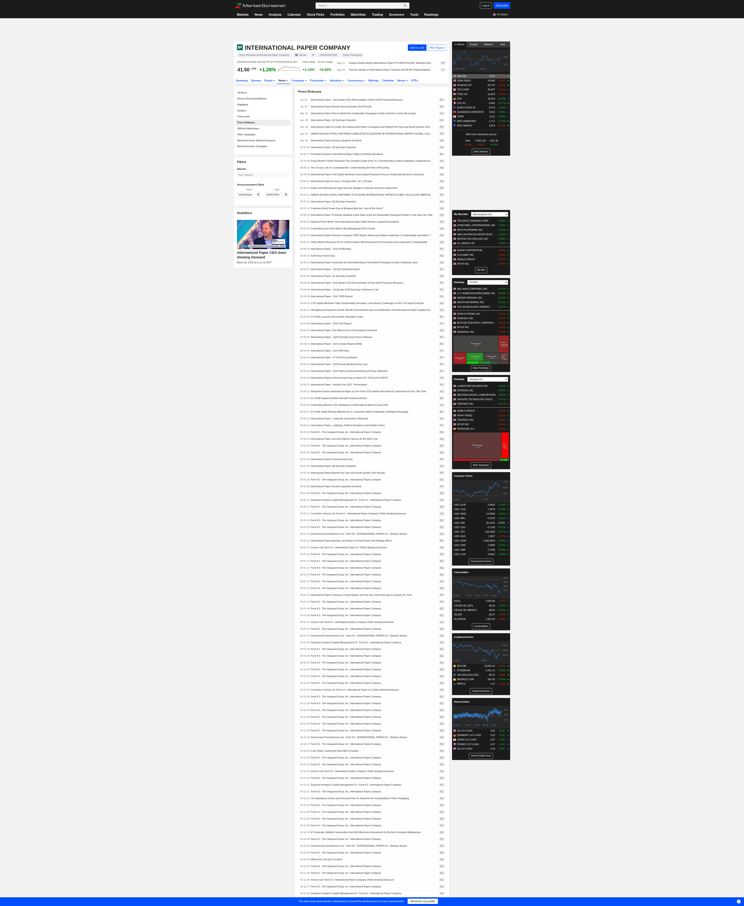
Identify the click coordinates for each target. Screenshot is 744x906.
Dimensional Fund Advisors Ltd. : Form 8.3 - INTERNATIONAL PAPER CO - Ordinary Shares (359, 534)
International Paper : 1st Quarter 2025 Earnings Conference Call (344, 289)
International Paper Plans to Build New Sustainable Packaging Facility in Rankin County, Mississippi (363, 113)
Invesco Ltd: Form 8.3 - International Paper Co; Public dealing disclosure (349, 547)
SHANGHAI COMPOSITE (470, 112)
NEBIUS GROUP (466, 259)
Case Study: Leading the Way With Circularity (334, 751)
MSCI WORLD (464, 125)
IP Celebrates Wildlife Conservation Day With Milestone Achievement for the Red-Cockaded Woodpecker (366, 832)
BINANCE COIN (465, 679)
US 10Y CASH (464, 730)
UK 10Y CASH (464, 748)
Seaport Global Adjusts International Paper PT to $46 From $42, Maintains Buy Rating (391, 63)
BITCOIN (461, 666)
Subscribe (502, 5)
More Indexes (481, 151)
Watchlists (358, 14)
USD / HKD (460, 545)
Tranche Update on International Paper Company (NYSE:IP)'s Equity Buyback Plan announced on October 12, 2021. (391, 69)
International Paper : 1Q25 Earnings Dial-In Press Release (341, 337)
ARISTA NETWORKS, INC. (471, 302)
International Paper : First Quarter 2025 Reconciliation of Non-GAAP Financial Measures (357, 283)
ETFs (414, 80)
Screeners (396, 14)
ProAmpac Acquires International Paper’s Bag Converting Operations (347, 154)
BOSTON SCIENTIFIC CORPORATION (476, 322)
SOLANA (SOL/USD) (468, 675)
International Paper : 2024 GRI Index (330, 350)
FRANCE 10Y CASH (468, 744)
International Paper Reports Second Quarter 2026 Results (341, 106)
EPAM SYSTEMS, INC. (469, 314)
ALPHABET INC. (465, 255)
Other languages (246, 134)
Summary (242, 80)
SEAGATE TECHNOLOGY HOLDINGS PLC (476, 399)
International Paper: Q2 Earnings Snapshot (333, 201)
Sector (401, 80)
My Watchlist (461, 214)
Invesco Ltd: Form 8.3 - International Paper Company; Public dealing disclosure (352, 622)
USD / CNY (460, 527)
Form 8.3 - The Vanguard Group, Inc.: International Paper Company (346, 432)
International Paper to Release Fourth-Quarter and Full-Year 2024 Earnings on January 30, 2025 (361, 595)
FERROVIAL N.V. (466, 429)
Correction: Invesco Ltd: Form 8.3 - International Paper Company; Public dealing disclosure (358, 513)
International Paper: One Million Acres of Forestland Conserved (344, 330)
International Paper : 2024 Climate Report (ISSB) (336, 344)
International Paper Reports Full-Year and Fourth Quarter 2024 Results (348, 473)
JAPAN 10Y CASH (466, 739)
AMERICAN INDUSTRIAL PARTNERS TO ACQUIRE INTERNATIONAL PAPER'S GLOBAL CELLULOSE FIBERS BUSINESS (372, 194)
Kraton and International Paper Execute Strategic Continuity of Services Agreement (354, 188)
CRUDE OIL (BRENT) (465, 610)
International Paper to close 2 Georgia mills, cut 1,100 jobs (341, 181)
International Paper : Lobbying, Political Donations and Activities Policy (348, 425)
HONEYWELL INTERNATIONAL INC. (476, 225)
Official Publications (248, 128)
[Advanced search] (405, 6)
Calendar (294, 14)
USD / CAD (460, 509)
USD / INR (459, 523)
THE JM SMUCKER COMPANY (473, 307)
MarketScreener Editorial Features (256, 140)
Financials (317, 80)
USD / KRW (460, 540)
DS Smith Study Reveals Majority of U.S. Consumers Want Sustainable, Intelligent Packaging (359, 411)
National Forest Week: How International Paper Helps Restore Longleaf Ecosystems (355, 221)
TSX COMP (463, 89)
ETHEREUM (463, 670)
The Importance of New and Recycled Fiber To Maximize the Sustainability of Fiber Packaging (360, 798)
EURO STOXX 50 (466, 107)
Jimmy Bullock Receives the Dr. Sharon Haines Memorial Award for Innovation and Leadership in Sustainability (369, 242)
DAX (459, 98)
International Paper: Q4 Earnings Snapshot (333, 120)
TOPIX (460, 116)
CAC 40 (461, 103)
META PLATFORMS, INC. (470, 230)
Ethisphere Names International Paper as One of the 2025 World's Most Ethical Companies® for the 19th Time (368, 391)
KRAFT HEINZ (464, 415)
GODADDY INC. (465, 318)
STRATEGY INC (465, 420)
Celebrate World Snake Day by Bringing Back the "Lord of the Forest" (347, 208)
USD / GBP (460, 549)
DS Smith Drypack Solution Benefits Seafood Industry (339, 398)
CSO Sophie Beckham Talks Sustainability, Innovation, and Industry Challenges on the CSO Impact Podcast (367, 303)
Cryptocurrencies (464, 637)
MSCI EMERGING (466, 121)
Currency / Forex (463, 476)
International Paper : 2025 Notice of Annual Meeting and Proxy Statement (349, 371)
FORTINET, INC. (465, 403)
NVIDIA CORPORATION (469, 250)
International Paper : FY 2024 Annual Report (334, 357)
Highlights (242, 104)
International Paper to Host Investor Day (332, 459)
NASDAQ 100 (464, 85)
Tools (414, 14)
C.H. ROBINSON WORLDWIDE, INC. (476, 293)
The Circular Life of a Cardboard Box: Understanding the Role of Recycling (350, 167)
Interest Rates (462, 701)
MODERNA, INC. (466, 332)
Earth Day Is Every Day (323, 255)
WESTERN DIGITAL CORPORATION (476, 395)
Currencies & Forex (481, 561)
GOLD (457, 601)
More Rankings (481, 368)
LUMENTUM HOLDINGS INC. (472, 386)
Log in (486, 5)
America (488, 44)
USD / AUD (460, 536)
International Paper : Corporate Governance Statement (339, 418)
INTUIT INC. (463, 264)
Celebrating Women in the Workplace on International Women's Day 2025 (349, 405)
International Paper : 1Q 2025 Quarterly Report (335, 269)
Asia (502, 44)
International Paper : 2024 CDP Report (331, 323)
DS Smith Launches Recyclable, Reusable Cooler (337, 316)
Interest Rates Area (481, 755)
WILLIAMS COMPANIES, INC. (472, 289)
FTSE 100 (462, 94)
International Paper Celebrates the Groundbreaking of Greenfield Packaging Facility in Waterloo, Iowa (364, 262)
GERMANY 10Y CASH (469, 735)
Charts (269, 80)
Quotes (256, 80)
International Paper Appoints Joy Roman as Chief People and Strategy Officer (351, 540)
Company (298, 80)
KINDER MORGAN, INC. (470, 297)
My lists (481, 270)
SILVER (458, 614)
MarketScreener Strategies (252, 146)
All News (242, 92)
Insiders (241, 110)
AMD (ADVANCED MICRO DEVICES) (476, 234)
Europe (474, 44)
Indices (460, 44)
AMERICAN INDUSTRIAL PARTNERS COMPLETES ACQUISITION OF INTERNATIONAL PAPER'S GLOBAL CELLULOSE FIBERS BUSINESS (372, 133)
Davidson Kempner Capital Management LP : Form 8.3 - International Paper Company (356, 500)
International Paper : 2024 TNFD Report (332, 296)
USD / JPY (459, 531)
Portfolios (337, 14)
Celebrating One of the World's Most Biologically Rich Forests (343, 228)
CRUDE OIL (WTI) (463, 605)
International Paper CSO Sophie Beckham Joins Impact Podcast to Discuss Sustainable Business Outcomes (367, 174)
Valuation (336, 80)
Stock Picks (315, 14)
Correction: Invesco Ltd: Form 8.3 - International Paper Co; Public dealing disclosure (355, 689)
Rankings (431, 14)
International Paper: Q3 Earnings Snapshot (333, 147)
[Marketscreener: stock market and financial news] (260, 6)
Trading (377, 14)
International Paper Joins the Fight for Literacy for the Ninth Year (344, 439)
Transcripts (243, 116)
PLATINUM (460, 619)
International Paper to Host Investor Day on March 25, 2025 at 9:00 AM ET (349, 378)
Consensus (355, 80)
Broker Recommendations (252, 98)
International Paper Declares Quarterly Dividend (336, 140)
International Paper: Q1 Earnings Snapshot (333, 276)
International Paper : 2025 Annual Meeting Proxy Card (339, 364)
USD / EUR (460, 505)
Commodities (461, 572)
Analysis (275, 14)
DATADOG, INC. (465, 390)
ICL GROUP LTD (466, 243)
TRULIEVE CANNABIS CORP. (473, 220)
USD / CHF (460, 554)
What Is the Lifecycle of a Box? (327, 859)
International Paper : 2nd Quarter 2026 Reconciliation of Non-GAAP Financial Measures (357, 99)
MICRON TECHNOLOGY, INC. (473, 239)
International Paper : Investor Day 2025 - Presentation (339, 384)
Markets (243, 14)
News (259, 14)
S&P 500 (461, 76)
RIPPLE (461, 683)
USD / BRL (459, 518)
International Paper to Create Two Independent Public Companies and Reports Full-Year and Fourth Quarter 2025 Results (372, 127)
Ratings (374, 80)
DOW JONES (464, 80)
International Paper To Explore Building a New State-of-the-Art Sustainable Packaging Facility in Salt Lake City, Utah (371, 215)
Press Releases (246, 122)
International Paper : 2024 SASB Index (331, 249)
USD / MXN (460, 513)
